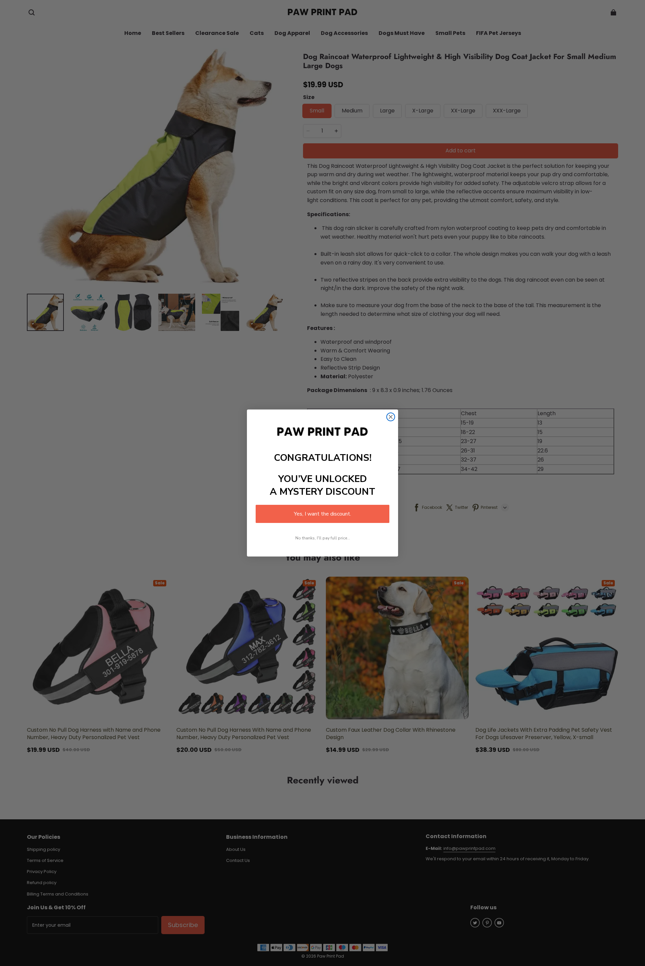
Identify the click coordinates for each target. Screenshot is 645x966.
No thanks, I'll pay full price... (322, 538)
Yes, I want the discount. (322, 514)
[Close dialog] (391, 417)
